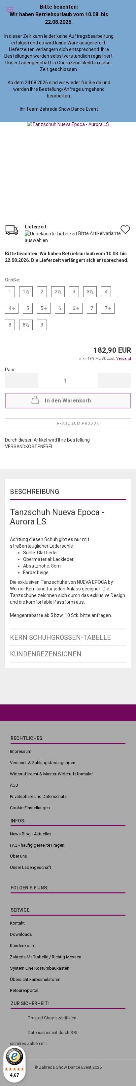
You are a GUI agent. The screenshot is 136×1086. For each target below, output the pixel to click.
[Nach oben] (118, 1067)
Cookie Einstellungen (30, 807)
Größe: (12, 279)
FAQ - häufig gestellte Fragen (37, 845)
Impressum (20, 751)
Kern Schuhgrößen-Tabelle (60, 637)
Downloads (21, 934)
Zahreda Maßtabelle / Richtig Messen (45, 956)
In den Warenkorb (68, 400)
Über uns (18, 856)
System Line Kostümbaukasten (39, 968)
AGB (14, 785)
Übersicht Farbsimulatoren (35, 979)
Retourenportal (24, 990)
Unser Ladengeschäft (30, 867)
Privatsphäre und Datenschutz (38, 796)
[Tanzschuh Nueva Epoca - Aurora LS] (68, 123)
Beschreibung (34, 492)
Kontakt (17, 923)
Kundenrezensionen (46, 654)
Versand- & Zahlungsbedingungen (42, 762)
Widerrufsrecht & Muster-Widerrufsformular (51, 773)
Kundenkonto (23, 945)
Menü (10, 10)
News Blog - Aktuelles (30, 833)
